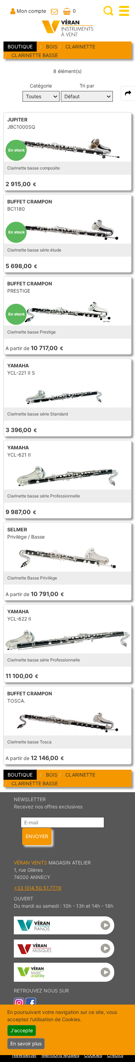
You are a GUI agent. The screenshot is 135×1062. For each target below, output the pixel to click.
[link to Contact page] (54, 11)
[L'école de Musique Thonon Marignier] (64, 972)
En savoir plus (26, 1043)
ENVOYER (37, 836)
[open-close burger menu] (124, 11)
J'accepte (21, 1030)
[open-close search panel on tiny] (108, 11)
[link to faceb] (31, 1002)
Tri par (87, 86)
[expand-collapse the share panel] (128, 93)
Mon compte (31, 11)
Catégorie (41, 86)
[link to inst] (19, 1002)
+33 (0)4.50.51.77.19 (37, 888)
